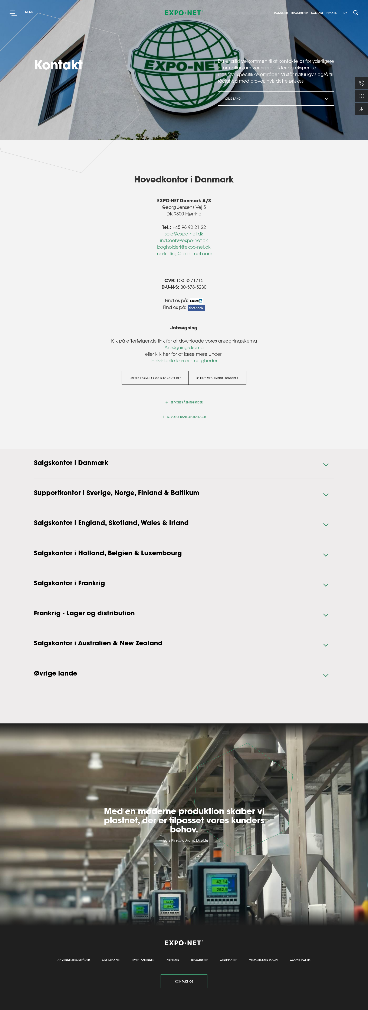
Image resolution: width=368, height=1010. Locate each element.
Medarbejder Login (263, 959)
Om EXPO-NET (111, 959)
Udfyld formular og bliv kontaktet (155, 378)
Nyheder (173, 959)
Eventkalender (143, 959)
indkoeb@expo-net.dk (184, 240)
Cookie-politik (300, 959)
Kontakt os (184, 981)
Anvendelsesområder (74, 959)
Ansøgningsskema (184, 347)
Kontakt (318, 12)
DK (345, 12)
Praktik (331, 12)
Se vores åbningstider (187, 402)
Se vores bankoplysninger (186, 417)
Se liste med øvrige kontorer (217, 378)
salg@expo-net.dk (184, 234)
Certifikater (228, 959)
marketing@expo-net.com (183, 253)
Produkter (281, 12)
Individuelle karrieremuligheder (184, 360)
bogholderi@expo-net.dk (184, 247)
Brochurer (300, 12)
